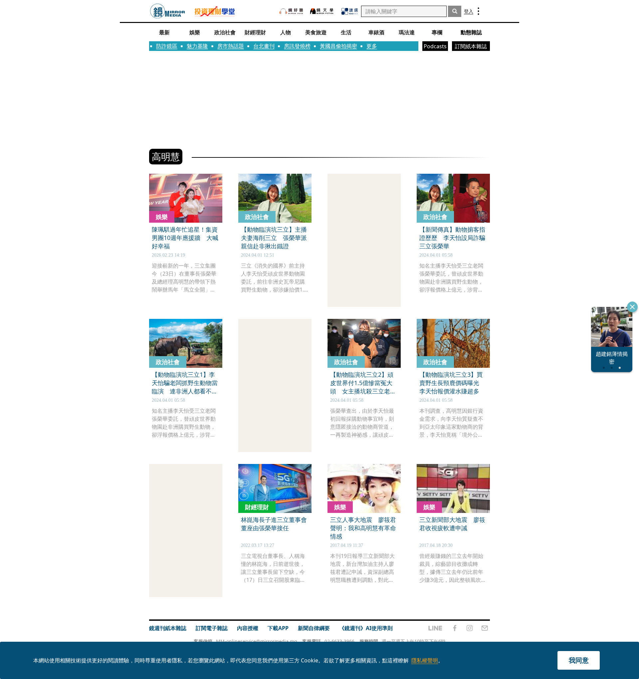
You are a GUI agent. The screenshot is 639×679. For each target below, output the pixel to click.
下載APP (278, 628)
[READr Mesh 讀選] (349, 11)
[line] (435, 628)
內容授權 (247, 628)
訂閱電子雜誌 (212, 628)
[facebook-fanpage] (454, 628)
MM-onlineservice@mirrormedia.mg (256, 641)
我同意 (579, 660)
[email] (484, 628)
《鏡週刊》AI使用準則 (366, 628)
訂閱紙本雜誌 (471, 46)
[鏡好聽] (291, 11)
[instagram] (469, 628)
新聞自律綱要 (314, 628)
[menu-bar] (478, 11)
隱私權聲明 (424, 660)
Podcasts (435, 46)
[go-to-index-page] (167, 11)
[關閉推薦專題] (632, 307)
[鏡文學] (322, 11)
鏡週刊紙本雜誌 (167, 628)
